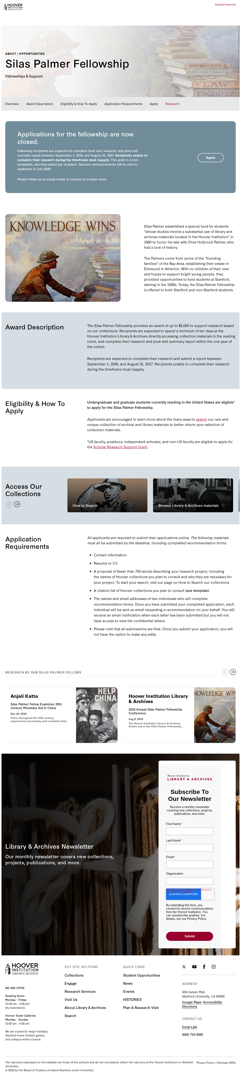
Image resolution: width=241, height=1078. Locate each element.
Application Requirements (123, 103)
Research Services (80, 991)
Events (128, 991)
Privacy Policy (205, 1062)
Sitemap (222, 1062)
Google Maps (192, 1002)
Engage (71, 983)
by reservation (15, 1008)
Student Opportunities (141, 975)
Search (70, 1015)
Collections (74, 975)
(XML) (232, 1062)
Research (172, 103)
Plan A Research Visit (141, 1007)
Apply (154, 103)
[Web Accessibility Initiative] (13, 7)
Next (233, 672)
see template (197, 590)
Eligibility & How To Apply (79, 103)
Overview (12, 103)
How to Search (190, 582)
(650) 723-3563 (192, 1034)
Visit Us (71, 999)
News (128, 983)
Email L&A (189, 1027)
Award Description (39, 103)
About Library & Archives (85, 1007)
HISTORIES (132, 999)
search (201, 419)
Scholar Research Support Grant (120, 446)
